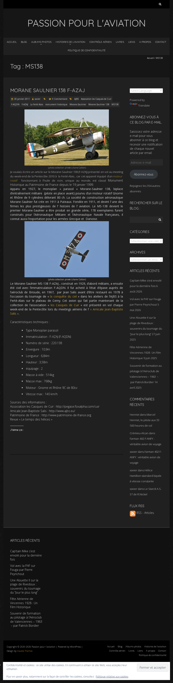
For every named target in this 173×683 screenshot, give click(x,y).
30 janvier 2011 (22, 98)
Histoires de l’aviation (70, 41)
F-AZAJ (25, 104)
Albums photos (41, 41)
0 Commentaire (59, 98)
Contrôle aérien (100, 41)
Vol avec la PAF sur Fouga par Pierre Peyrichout (22, 570)
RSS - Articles (145, 513)
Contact (160, 41)
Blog (24, 41)
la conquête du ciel (63, 296)
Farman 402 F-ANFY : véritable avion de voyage (146, 457)
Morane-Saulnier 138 (98, 104)
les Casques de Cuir (65, 305)
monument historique (56, 104)
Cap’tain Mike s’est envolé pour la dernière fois (26, 555)
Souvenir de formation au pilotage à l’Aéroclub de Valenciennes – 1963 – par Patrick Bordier (26, 619)
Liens (131, 41)
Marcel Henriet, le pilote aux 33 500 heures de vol (144, 420)
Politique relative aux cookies (112, 676)
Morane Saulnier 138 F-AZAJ (47, 90)
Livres (120, 41)
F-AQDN (15, 104)
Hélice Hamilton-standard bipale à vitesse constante (145, 475)
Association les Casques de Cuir (96, 98)
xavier (37, 98)
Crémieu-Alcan (139, 433)
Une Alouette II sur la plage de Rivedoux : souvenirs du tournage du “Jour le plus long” (25, 586)
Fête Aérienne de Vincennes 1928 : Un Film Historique (145, 352)
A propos (145, 41)
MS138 (115, 104)
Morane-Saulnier (78, 104)
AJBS (76, 98)
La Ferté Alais (36, 104)
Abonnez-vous (143, 174)
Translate (144, 105)
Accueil (12, 41)
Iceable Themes (24, 650)
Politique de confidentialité (86, 50)
